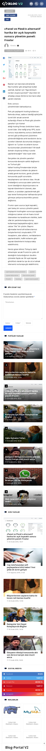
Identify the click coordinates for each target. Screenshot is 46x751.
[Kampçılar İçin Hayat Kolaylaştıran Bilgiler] (23, 616)
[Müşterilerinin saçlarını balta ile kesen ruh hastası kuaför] (23, 587)
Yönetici (13, 46)
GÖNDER (8, 328)
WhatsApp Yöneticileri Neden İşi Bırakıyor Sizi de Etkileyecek (20, 479)
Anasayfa (9, 11)
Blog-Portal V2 (16, 747)
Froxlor (8, 279)
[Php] (12, 710)
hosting (18, 279)
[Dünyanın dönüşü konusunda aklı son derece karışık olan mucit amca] (23, 644)
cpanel (32, 272)
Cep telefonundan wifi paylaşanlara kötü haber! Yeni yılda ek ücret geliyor (22, 351)
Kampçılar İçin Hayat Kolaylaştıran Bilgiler (21, 415)
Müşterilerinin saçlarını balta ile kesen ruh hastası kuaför (20, 373)
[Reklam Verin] (12, 723)
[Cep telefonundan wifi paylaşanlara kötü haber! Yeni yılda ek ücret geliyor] (23, 557)
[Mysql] (32, 710)
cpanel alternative (12, 275)
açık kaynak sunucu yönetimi (15, 272)
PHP (7, 19)
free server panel (28, 275)
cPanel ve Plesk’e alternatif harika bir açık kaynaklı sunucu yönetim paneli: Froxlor (21, 393)
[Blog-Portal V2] (12, 3)
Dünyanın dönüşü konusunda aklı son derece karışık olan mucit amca (22, 458)
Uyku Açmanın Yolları (15, 438)
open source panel (31, 279)
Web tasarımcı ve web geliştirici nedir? (20, 500)
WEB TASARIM (10, 15)
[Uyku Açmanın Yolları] (23, 434)
